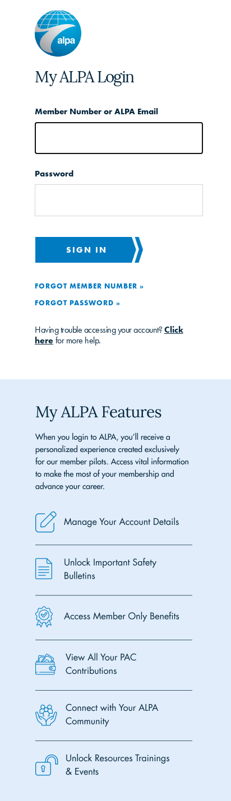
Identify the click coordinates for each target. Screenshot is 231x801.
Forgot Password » (78, 302)
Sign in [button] (86, 249)
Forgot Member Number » (89, 285)
